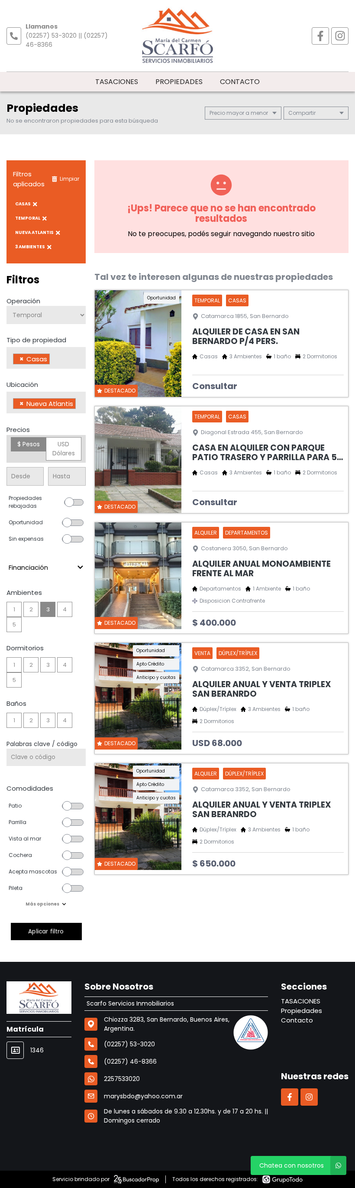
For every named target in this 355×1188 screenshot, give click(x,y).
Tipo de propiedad (36, 339)
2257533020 (122, 1078)
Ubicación (22, 384)
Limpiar (69, 178)
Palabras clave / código (41, 744)
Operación (23, 300)
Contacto (240, 82)
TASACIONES (116, 82)
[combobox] (46, 358)
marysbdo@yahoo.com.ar (143, 1096)
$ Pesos (28, 444)
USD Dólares (63, 449)
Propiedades (179, 82)
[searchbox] (54, 360)
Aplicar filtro (46, 931)
